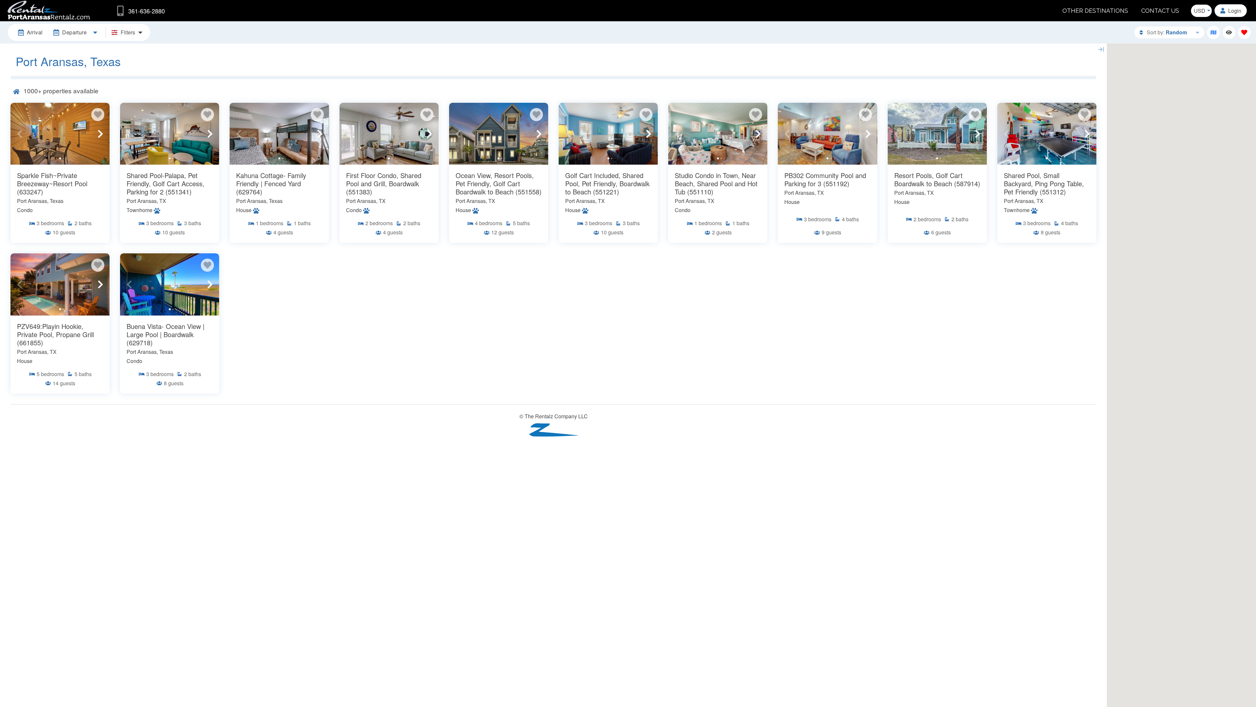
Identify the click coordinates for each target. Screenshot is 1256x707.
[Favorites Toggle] (1244, 32)
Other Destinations (1095, 10)
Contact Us (1160, 10)
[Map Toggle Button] (1213, 32)
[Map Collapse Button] (1101, 49)
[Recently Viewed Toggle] (1229, 32)
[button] (19, 133)
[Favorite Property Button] (97, 114)
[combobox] (1201, 11)
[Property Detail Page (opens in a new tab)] (60, 134)
